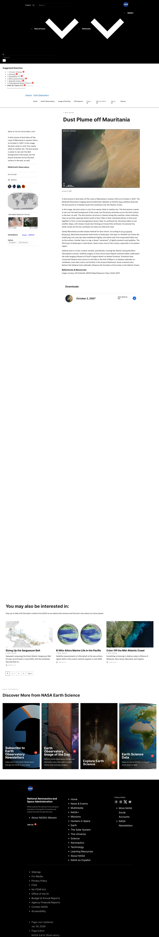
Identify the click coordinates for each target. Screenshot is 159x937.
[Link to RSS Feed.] (23, 186)
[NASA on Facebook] (116, 802)
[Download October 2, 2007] (134, 299)
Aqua (24, 235)
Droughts (12, 242)
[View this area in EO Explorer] (23, 201)
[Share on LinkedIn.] (19, 186)
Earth (35, 101)
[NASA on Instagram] (121, 802)
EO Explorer (78, 101)
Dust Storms (23, 242)
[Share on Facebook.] (14, 186)
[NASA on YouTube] (130, 802)
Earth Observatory (48, 101)
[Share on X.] (9, 186)
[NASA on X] (125, 802)
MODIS (31, 235)
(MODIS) (105, 202)
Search (123, 101)
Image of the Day (64, 101)
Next (30, 673)
